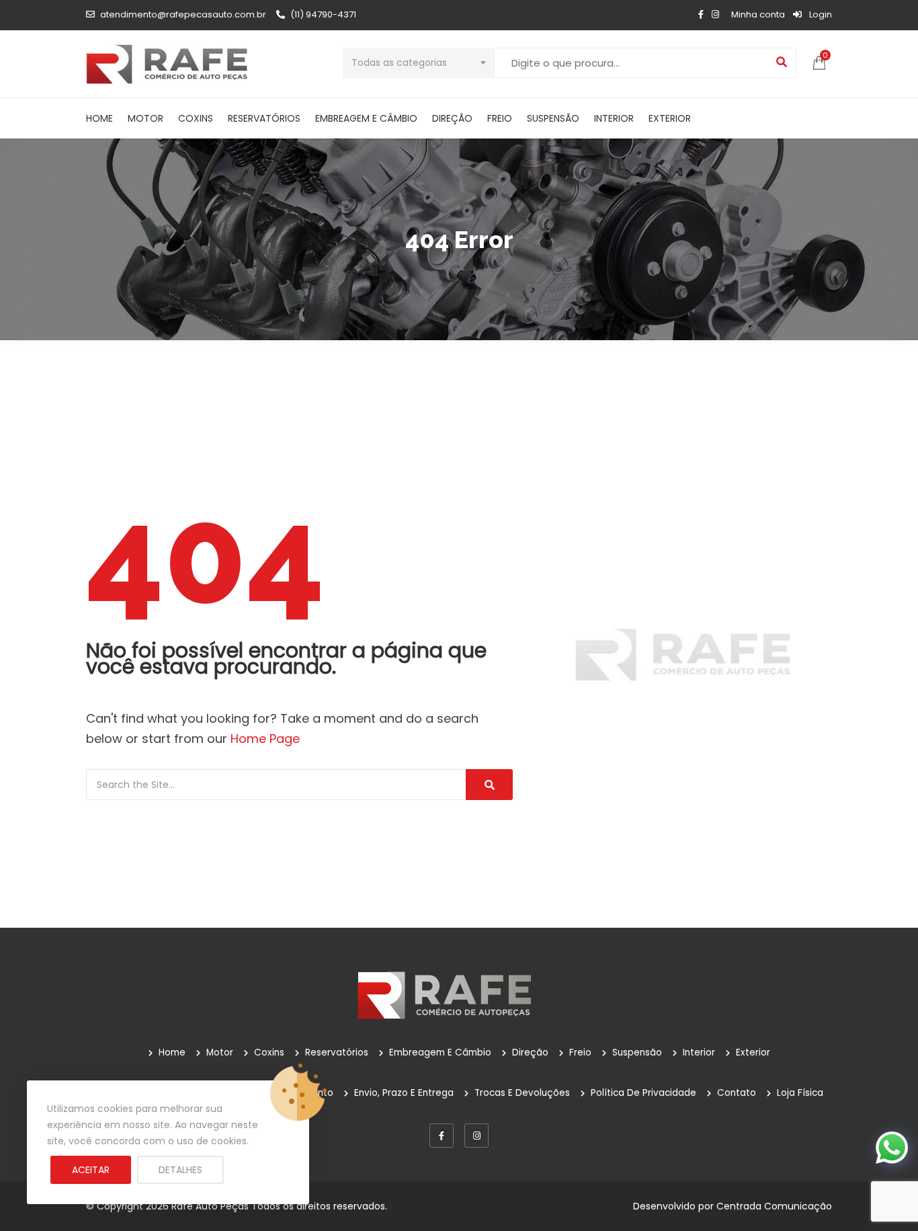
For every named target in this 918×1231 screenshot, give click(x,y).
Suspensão (553, 118)
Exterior (670, 118)
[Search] (489, 784)
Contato (736, 1092)
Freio (499, 118)
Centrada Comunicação (774, 1206)
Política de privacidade (643, 1092)
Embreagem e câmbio (366, 118)
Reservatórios (264, 118)
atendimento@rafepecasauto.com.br (183, 14)
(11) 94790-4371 (323, 14)
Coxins (195, 118)
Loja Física (800, 1092)
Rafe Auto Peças (210, 1206)
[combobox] (418, 63)
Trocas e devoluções (522, 1092)
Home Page (265, 738)
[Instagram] (476, 1135)
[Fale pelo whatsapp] (892, 1147)
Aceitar (91, 1170)
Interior (614, 118)
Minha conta (758, 14)
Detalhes (180, 1170)
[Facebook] (441, 1135)
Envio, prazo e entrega (404, 1092)
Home (99, 118)
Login (819, 14)
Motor (145, 118)
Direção (452, 118)
